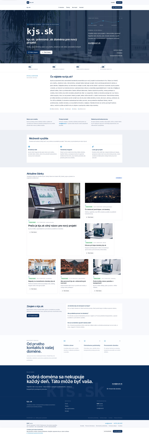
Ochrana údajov (103, 417)
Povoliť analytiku (117, 431)
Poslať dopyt (34, 315)
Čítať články (47, 52)
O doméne (61, 7)
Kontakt (113, 2)
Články (68, 7)
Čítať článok (34, 232)
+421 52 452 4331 (117, 423)
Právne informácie (118, 417)
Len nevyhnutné (107, 431)
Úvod (66, 403)
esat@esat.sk (94, 43)
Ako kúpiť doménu (69, 408)
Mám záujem (34, 52)
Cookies (110, 417)
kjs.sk (28, 7)
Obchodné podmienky (93, 417)
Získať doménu (117, 7)
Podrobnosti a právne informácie (35, 433)
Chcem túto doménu (115, 389)
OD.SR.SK (119, 2)
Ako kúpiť (74, 7)
